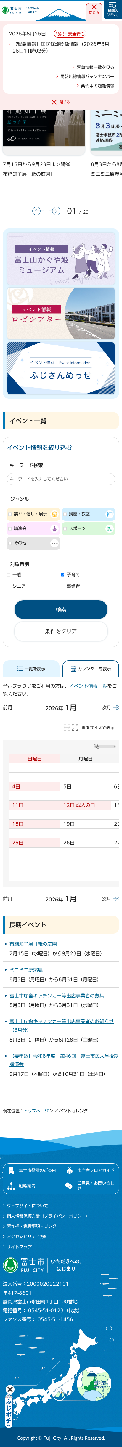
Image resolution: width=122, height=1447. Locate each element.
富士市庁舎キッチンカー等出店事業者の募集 (56, 995)
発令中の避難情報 (97, 86)
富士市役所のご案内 (37, 1170)
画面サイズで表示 (98, 728)
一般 (16, 574)
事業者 (73, 586)
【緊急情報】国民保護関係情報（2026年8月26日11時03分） (60, 47)
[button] (94, 9)
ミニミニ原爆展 (26, 969)
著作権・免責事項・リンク (32, 1226)
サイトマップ (19, 1247)
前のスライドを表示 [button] (38, 211)
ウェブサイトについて (27, 1206)
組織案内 (27, 1186)
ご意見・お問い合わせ (96, 1185)
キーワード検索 (26, 465)
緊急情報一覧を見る (95, 67)
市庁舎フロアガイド (96, 1170)
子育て (73, 574)
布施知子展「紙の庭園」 (29, 174)
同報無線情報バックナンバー (87, 76)
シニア (19, 586)
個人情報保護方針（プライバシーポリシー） (48, 1216)
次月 (106, 707)
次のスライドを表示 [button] (54, 211)
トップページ (36, 1111)
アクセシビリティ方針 (27, 1237)
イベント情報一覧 (88, 686)
